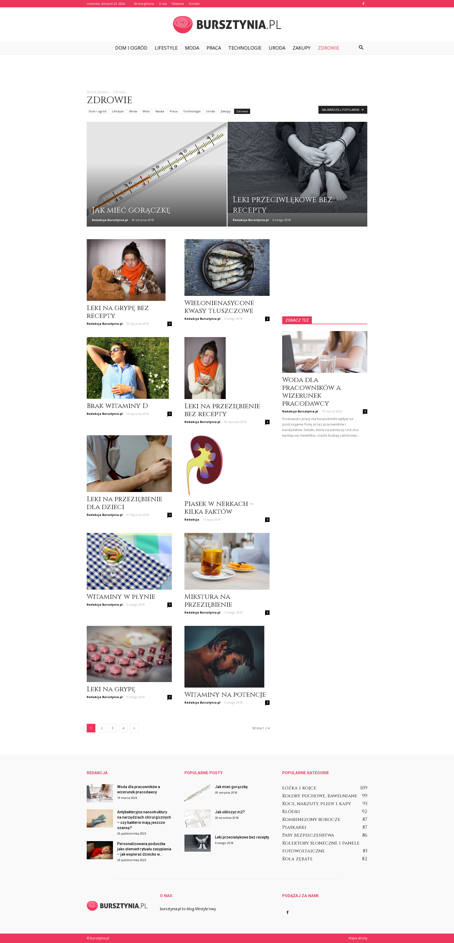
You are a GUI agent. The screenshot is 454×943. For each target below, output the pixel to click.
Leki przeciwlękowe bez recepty (242, 837)
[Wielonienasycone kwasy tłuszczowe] (227, 267)
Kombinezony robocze (311, 819)
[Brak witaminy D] (129, 368)
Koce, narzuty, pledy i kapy (316, 803)
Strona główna (144, 4)
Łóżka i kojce (299, 788)
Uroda (277, 48)
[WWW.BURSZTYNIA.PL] (227, 24)
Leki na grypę (111, 689)
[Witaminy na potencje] (227, 657)
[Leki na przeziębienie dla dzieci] (129, 463)
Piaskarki (294, 827)
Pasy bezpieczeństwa (308, 835)
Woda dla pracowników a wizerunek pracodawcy (311, 391)
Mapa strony (358, 938)
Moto (146, 111)
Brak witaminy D (117, 406)
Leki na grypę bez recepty (118, 312)
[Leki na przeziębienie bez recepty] (227, 368)
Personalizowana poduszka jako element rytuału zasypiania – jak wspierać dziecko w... (144, 849)
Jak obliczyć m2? (230, 812)
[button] (361, 47)
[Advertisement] (227, 72)
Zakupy (302, 48)
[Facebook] (363, 3)
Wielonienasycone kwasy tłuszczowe (219, 307)
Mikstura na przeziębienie (208, 600)
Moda (192, 48)
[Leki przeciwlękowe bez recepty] (298, 167)
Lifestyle (166, 48)
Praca (214, 48)
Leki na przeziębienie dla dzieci (124, 503)
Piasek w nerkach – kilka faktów (218, 507)
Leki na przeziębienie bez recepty (222, 410)
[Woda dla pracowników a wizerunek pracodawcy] (324, 352)
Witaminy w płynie (121, 596)
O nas (163, 4)
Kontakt (194, 4)
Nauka (160, 111)
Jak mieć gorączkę (231, 787)
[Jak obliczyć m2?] (197, 818)
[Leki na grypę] (129, 654)
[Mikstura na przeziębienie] (227, 561)
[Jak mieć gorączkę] (157, 172)
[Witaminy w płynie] (129, 561)
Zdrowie (328, 48)
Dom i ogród (131, 48)
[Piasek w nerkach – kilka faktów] (227, 466)
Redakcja (191, 519)
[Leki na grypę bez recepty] (129, 270)
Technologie (244, 48)
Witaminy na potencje (225, 694)
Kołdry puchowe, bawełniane (319, 796)
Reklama (178, 4)
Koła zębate (297, 859)
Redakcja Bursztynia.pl (110, 220)
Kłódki (291, 811)
